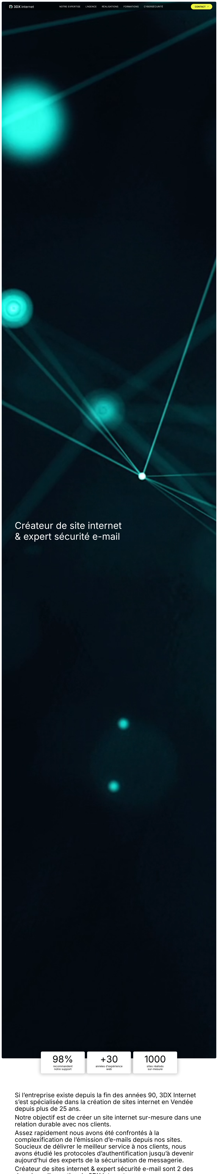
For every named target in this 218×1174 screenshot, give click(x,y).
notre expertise (70, 6)
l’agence (91, 6)
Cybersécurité (153, 6)
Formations (131, 6)
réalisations (110, 6)
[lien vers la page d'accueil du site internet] (21, 6)
